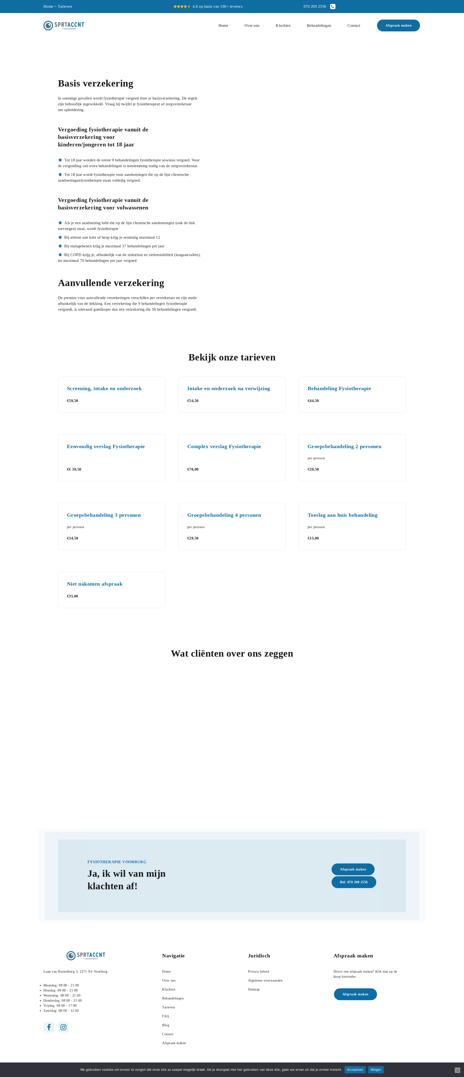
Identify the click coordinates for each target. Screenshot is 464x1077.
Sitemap (254, 989)
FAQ (165, 1016)
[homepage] (64, 25)
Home (48, 6)
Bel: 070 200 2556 (354, 882)
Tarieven (168, 1007)
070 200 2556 (315, 6)
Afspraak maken (398, 25)
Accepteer (355, 1069)
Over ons (252, 25)
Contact (354, 25)
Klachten (283, 25)
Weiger (375, 1069)
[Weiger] (457, 1070)
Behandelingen (319, 25)
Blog (165, 1025)
